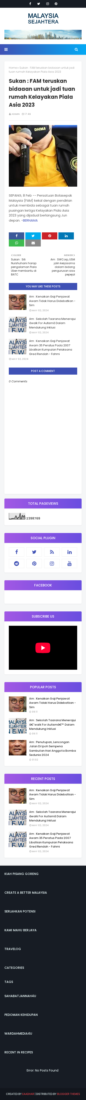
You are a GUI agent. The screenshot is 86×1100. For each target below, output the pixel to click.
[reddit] (16, 563)
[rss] (52, 552)
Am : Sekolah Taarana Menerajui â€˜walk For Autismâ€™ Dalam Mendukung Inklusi (52, 724)
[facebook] (30, 4)
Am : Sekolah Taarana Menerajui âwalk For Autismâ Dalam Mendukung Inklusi (52, 323)
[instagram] (47, 4)
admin (15, 114)
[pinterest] (56, 4)
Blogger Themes (68, 1094)
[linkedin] (69, 552)
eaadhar (28, 1094)
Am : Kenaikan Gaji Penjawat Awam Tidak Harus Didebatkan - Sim (52, 300)
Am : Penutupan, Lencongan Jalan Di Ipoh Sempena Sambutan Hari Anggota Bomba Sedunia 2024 (52, 748)
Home (13, 68)
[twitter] (39, 4)
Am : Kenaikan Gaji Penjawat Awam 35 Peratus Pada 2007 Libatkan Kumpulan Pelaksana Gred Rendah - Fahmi (50, 347)
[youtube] (69, 563)
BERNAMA (30, 220)
